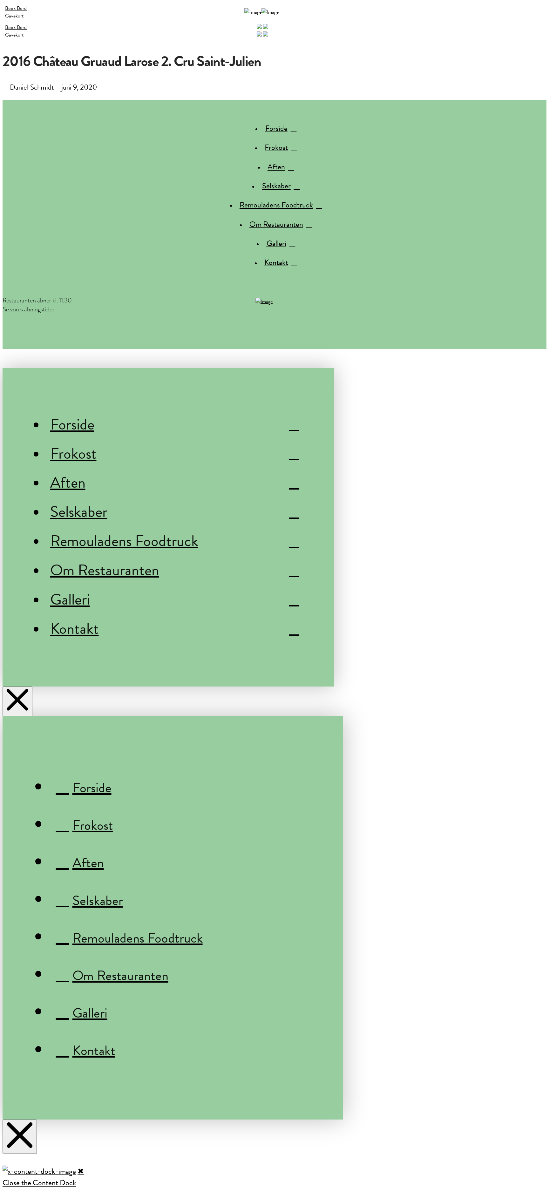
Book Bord (16, 8)
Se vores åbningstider (28, 309)
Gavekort (14, 16)
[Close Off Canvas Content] (17, 701)
